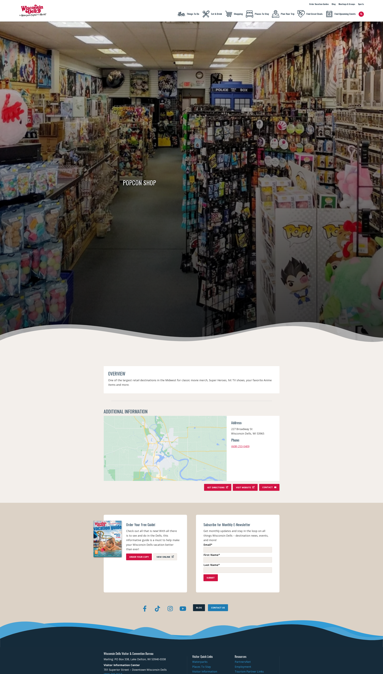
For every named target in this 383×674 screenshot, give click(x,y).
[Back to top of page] (377, 667)
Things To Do (193, 13)
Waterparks (200, 662)
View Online (163, 556)
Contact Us (218, 607)
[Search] (361, 14)
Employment (243, 666)
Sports (361, 4)
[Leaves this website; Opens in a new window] (165, 448)
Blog (334, 4)
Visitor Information (204, 671)
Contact (267, 487)
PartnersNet (243, 662)
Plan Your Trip (287, 13)
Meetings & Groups (347, 4)
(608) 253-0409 (240, 446)
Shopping (238, 13)
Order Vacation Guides (319, 4)
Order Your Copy (139, 556)
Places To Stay (262, 13)
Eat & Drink (216, 13)
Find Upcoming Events (345, 13)
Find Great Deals (314, 13)
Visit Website (243, 487)
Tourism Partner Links (249, 671)
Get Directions (216, 487)
